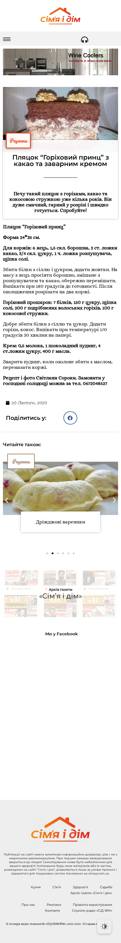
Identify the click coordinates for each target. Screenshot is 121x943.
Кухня (36, 887)
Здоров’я (80, 887)
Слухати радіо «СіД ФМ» (92, 910)
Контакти (52, 910)
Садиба (106, 887)
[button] (70, 418)
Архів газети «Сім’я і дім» (91, 893)
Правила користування (92, 905)
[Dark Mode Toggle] (104, 926)
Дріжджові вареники (60, 522)
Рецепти (18, 140)
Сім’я (57, 887)
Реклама (54, 905)
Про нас (28, 905)
